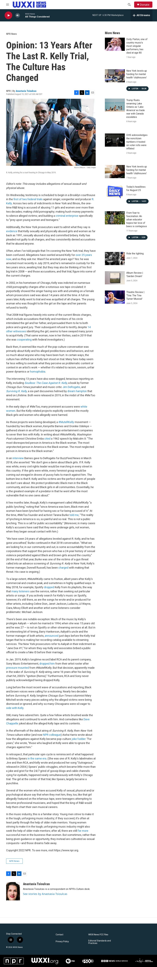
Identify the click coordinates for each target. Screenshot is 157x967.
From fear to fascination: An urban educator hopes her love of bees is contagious (136, 219)
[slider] (22, 15)
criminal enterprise (67, 215)
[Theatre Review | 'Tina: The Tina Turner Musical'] (115, 297)
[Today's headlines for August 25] (115, 191)
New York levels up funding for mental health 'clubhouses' (136, 74)
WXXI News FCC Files (98, 934)
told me (74, 515)
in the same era (37, 758)
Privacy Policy (62, 941)
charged (63, 567)
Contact (59, 934)
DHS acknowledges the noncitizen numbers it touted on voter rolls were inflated (136, 142)
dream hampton (77, 391)
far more (83, 830)
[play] (8, 15)
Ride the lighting (135, 253)
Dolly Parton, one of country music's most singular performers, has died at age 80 (136, 46)
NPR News (11, 33)
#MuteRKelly (66, 422)
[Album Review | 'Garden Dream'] (115, 277)
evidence (11, 231)
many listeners (20, 591)
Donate (144, 4)
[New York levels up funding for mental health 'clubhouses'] (115, 75)
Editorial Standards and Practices (99, 942)
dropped (49, 587)
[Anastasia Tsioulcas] (13, 891)
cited (47, 438)
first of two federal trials (28, 199)
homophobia (37, 371)
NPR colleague (52, 734)
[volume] (17, 15)
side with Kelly (14, 708)
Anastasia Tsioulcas (26, 90)
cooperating (24, 339)
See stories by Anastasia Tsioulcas (45, 894)
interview (18, 458)
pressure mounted (17, 667)
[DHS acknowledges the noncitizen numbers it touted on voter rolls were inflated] (115, 140)
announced (51, 635)
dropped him (47, 663)
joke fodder (78, 738)
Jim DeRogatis (71, 387)
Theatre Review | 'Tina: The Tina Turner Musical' (135, 295)
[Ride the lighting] (115, 258)
